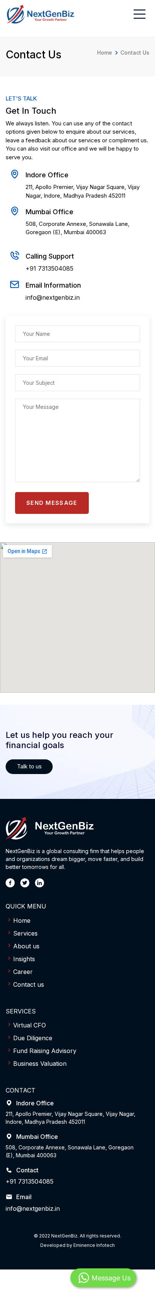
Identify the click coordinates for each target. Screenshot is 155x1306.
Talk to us (29, 766)
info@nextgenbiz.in (53, 297)
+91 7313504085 (49, 268)
